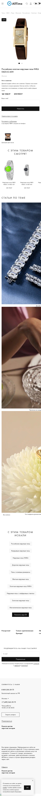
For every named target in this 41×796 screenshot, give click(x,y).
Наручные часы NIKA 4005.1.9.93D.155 (8, 183)
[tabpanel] (20, 39)
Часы (3, 13)
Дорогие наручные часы (20, 565)
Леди (12, 13)
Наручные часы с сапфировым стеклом (20, 593)
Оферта (4, 767)
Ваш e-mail (5, 98)
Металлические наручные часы (21, 607)
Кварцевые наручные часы (20, 551)
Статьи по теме (14, 197)
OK (27, 787)
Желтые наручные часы (20, 579)
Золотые (34, 13)
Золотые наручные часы (20, 600)
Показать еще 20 (20, 615)
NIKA (7, 13)
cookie (5, 787)
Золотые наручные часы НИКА (20, 586)
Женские (18, 13)
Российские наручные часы (20, 544)
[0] (35, 3)
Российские (26, 13)
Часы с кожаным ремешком (20, 572)
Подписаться (20, 659)
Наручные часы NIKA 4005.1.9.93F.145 (26, 183)
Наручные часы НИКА (20, 558)
